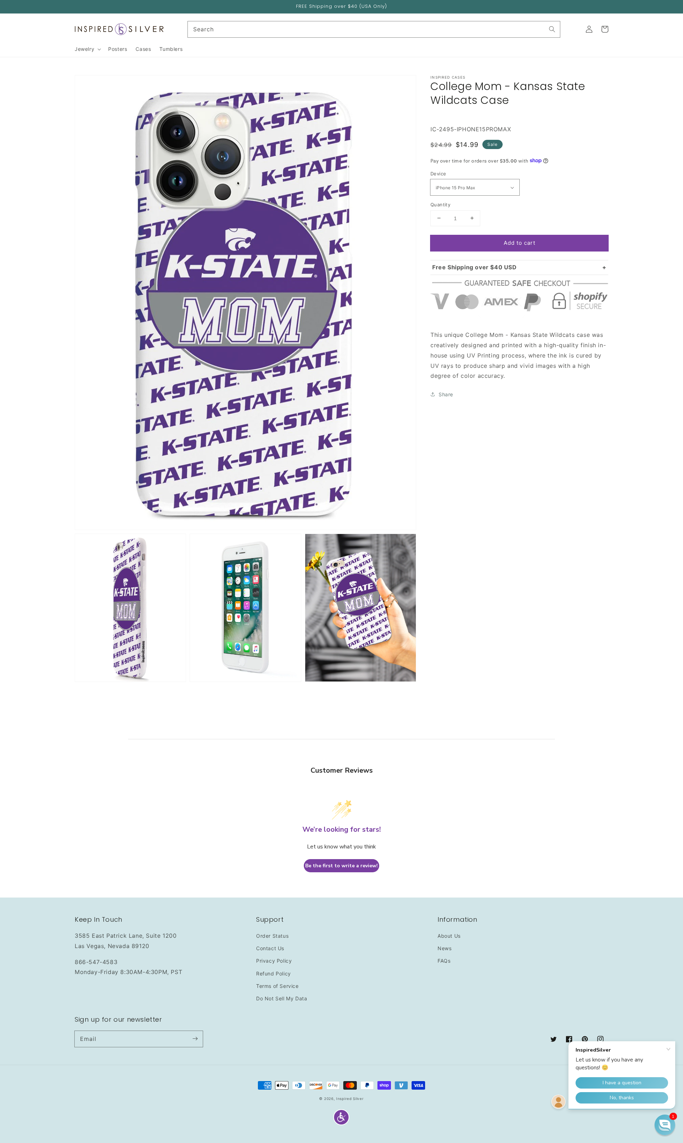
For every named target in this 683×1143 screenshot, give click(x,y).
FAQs (444, 961)
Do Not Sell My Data (281, 998)
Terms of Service (277, 986)
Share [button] (446, 394)
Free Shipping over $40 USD (474, 267)
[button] (341, 1117)
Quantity (440, 204)
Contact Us (270, 948)
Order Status (272, 936)
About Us (449, 936)
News (444, 948)
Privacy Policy (274, 961)
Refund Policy (273, 973)
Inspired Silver (350, 1098)
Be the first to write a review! (341, 865)
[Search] (552, 29)
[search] (374, 29)
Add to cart (519, 242)
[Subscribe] (195, 1039)
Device (438, 173)
